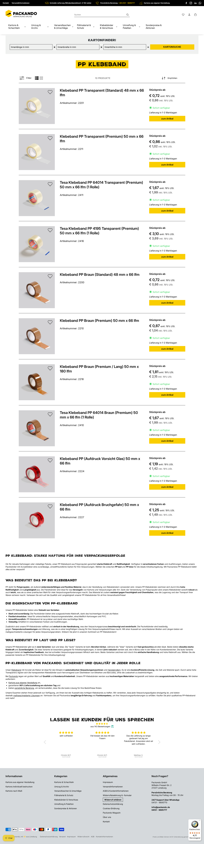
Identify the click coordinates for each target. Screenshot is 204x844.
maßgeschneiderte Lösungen (26, 695)
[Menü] (199, 821)
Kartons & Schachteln (64, 782)
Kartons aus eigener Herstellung (22, 682)
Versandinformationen (20, 3)
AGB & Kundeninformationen (116, 791)
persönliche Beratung (24, 688)
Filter (28, 78)
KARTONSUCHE (172, 47)
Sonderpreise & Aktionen (65, 808)
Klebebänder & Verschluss (66, 800)
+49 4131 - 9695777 (127, 3)
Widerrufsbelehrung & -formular (117, 795)
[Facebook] (186, 3)
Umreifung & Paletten (64, 804)
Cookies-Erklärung (111, 808)
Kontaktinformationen (104, 837)
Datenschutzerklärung (113, 804)
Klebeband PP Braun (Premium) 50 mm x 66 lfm (99, 320)
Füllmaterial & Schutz (63, 795)
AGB (92, 837)
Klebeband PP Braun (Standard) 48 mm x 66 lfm (99, 274)
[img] (102, 723)
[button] (45, 742)
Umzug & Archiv (61, 786)
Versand (62, 837)
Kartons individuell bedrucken (19, 786)
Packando (13, 676)
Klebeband (16, 670)
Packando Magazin (111, 813)
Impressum (108, 782)
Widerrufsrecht (83, 837)
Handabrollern (114, 670)
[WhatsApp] (200, 3)
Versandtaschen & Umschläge (67, 791)
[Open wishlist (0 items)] (183, 14)
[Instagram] (191, 3)
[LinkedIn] (195, 3)
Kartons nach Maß (14, 791)
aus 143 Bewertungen (100, 726)
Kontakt (6, 3)
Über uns (107, 817)
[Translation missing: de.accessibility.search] (102, 14)
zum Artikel (167, 118)
